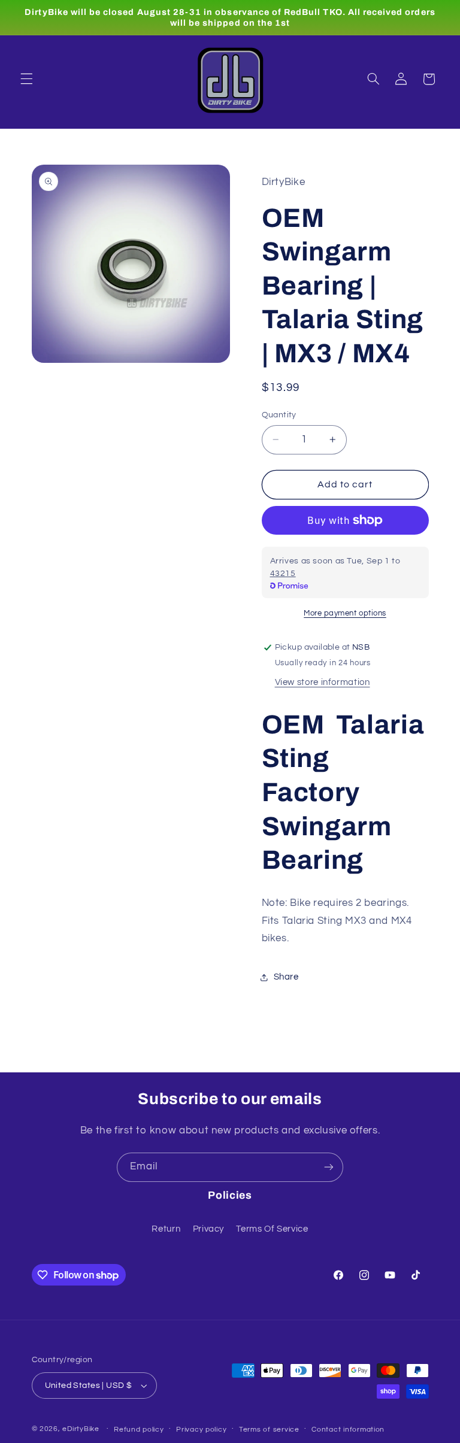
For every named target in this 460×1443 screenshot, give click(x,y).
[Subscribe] (329, 1167)
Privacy (208, 1228)
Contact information (348, 1429)
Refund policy (139, 1429)
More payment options (345, 613)
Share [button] (286, 976)
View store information (322, 682)
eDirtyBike (80, 1429)
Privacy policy (201, 1429)
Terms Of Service (272, 1228)
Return (166, 1228)
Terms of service (269, 1429)
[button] (26, 79)
